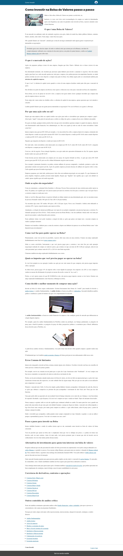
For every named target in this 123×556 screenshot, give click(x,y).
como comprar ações (50, 240)
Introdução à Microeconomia (35, 533)
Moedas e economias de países (35, 526)
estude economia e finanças (52, 355)
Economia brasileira (32, 538)
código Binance (29, 450)
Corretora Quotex (31, 483)
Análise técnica (31, 521)
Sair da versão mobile (61, 553)
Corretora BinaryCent (33, 495)
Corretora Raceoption (33, 493)
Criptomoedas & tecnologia (34, 536)
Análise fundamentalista (33, 518)
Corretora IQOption (32, 480)
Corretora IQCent (32, 490)
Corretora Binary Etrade (33, 485)
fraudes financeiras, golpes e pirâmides (68, 505)
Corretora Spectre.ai (32, 488)
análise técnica (29, 291)
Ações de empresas (32, 523)
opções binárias (84, 459)
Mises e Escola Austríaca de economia (37, 528)
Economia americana (32, 541)
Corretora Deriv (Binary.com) (35, 478)
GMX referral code (90, 452)
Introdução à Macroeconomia (35, 531)
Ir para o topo (94, 548)
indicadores (77, 291)
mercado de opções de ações (74, 465)
